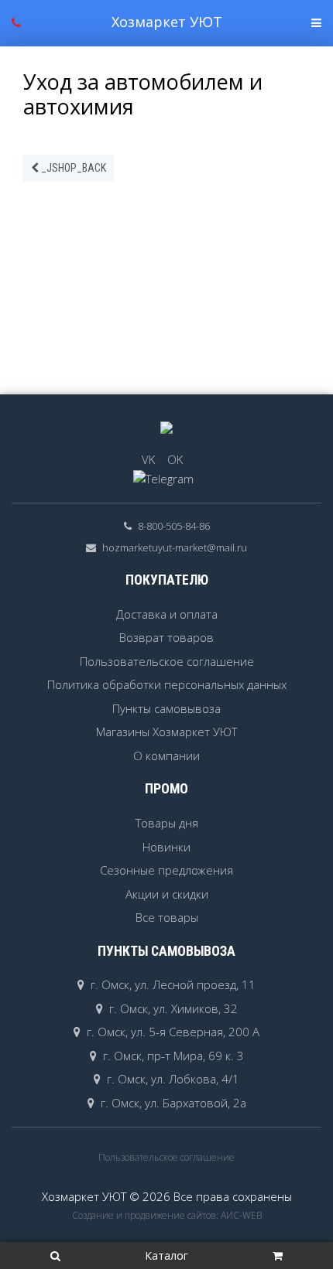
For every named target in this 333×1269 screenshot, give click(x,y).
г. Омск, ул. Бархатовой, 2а (173, 1102)
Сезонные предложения (166, 870)
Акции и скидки (166, 894)
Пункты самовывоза (166, 708)
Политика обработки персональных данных (167, 684)
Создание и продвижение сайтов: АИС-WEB (167, 1215)
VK (148, 459)
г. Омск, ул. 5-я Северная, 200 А (173, 1031)
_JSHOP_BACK (72, 168)
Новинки (166, 847)
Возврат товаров (166, 637)
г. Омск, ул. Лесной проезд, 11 (173, 984)
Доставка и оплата (167, 614)
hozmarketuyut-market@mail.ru (174, 547)
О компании (166, 755)
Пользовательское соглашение (167, 661)
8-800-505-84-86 (174, 526)
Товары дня (167, 823)
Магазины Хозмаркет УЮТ (166, 731)
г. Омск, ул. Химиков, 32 (173, 1008)
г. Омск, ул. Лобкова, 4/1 (173, 1078)
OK (175, 459)
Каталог (166, 1255)
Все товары (167, 917)
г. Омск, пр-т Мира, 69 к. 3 (173, 1055)
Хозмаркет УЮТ (167, 21)
